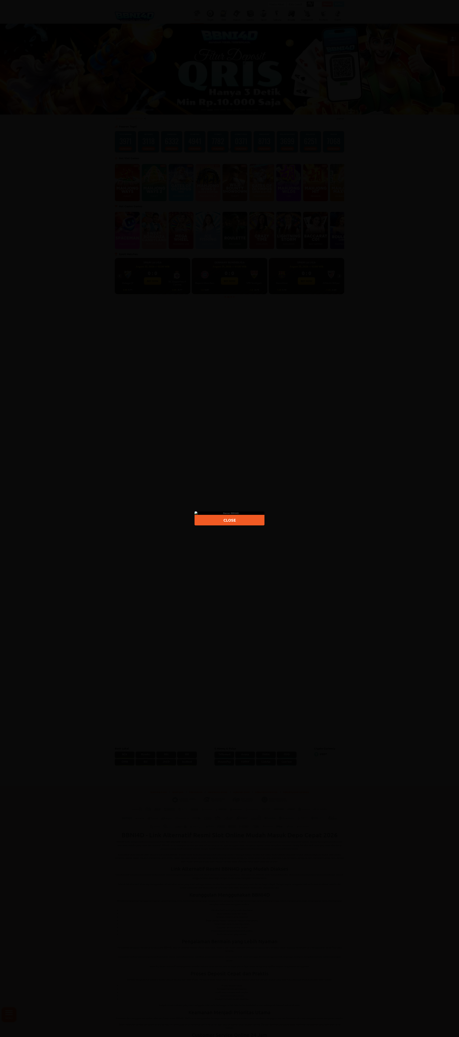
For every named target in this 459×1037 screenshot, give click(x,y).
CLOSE (229, 520)
